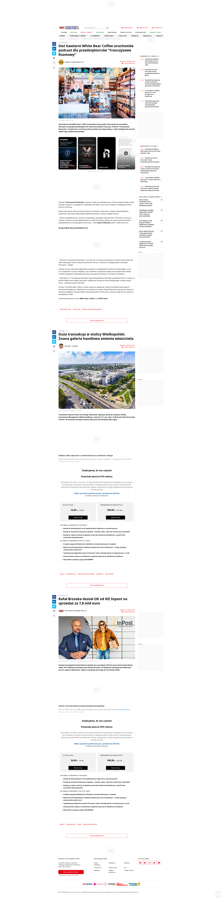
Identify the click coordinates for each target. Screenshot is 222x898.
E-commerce (95, 36)
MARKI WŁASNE (112, 32)
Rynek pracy (109, 36)
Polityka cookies (128, 870)
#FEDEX (79, 824)
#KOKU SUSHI (76, 309)
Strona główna (62, 38)
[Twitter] (54, 53)
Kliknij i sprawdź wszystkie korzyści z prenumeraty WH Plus (96, 493)
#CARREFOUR (99, 574)
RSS (125, 867)
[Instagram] (149, 863)
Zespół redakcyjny (97, 864)
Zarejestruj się (113, 867)
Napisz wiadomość (129, 63)
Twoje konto (97, 867)
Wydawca (127, 863)
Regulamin (97, 870)
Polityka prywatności (112, 871)
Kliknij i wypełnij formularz (71, 872)
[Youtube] (159, 863)
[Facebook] (54, 44)
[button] (90, 171)
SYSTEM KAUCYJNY (140, 32)
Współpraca (112, 863)
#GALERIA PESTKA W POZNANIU (86, 574)
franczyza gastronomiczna (73, 38)
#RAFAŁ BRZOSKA (71, 824)
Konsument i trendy (78, 36)
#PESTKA (62, 574)
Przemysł (134, 36)
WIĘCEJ (158, 36)
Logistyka (123, 36)
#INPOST (62, 824)
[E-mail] (54, 63)
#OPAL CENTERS (109, 574)
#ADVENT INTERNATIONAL (90, 824)
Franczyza (147, 36)
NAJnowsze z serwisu (149, 56)
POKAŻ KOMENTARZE (97, 320)
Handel (62, 36)
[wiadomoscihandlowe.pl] (69, 27)
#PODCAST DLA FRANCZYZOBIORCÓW (92, 309)
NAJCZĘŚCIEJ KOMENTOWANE (150, 197)
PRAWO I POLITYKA (126, 32)
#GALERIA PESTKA (71, 574)
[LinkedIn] (140, 863)
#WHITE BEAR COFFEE (65, 309)
